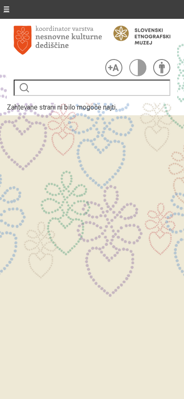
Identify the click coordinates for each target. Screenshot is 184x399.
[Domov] (58, 41)
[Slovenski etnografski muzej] (137, 35)
